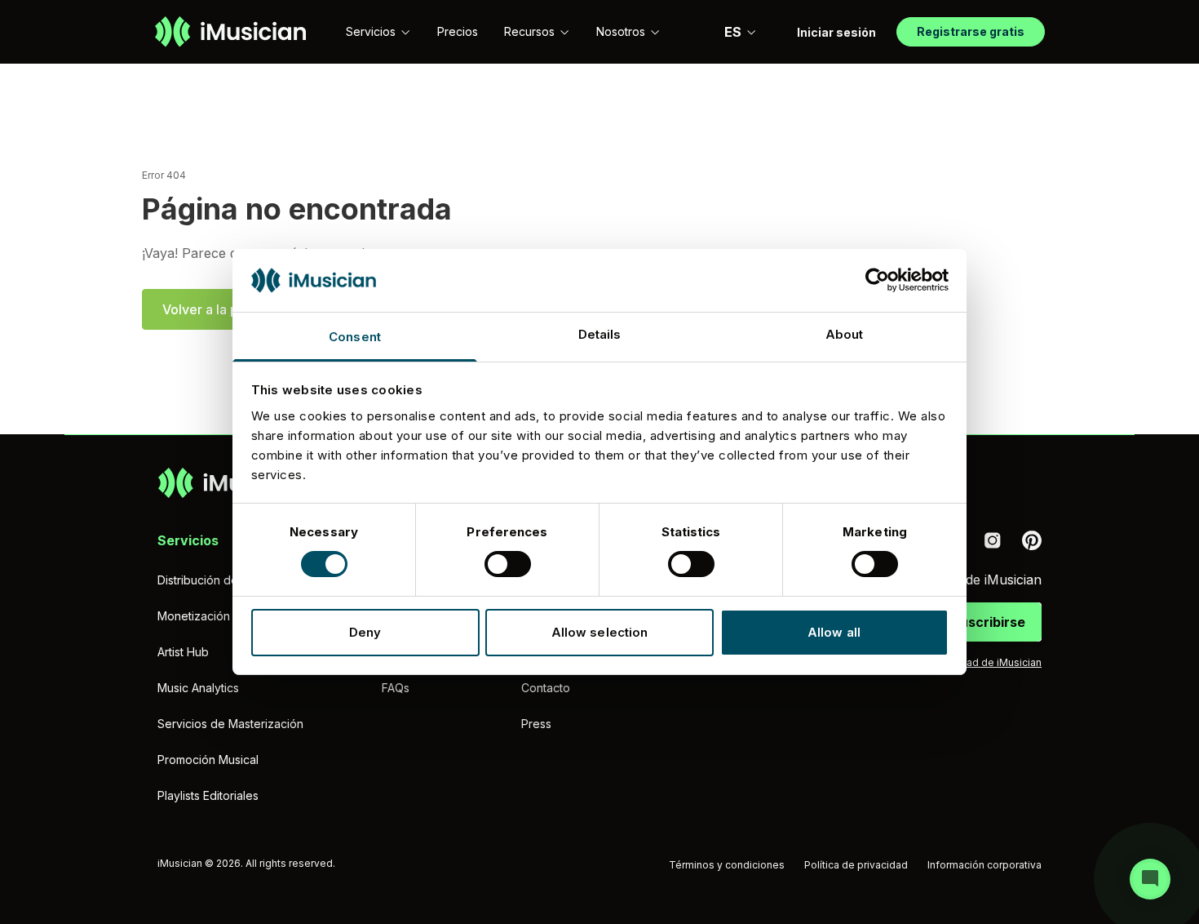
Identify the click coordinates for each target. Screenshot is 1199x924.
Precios (457, 31)
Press (536, 724)
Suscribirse (988, 622)
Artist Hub (183, 652)
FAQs (395, 688)
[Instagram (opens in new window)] (992, 540)
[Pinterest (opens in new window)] (1032, 540)
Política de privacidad (856, 865)
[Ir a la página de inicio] (230, 31)
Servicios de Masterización (230, 724)
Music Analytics (198, 688)
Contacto (545, 688)
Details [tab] (600, 334)
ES (732, 32)
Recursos (529, 31)
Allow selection (599, 632)
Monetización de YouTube (228, 616)
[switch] (507, 564)
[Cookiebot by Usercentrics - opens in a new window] (877, 280)
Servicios (371, 31)
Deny (365, 632)
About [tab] (844, 334)
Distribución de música (217, 580)
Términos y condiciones (727, 865)
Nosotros (620, 31)
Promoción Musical (208, 759)
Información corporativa (984, 865)
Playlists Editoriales (208, 795)
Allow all (834, 632)
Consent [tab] (355, 336)
